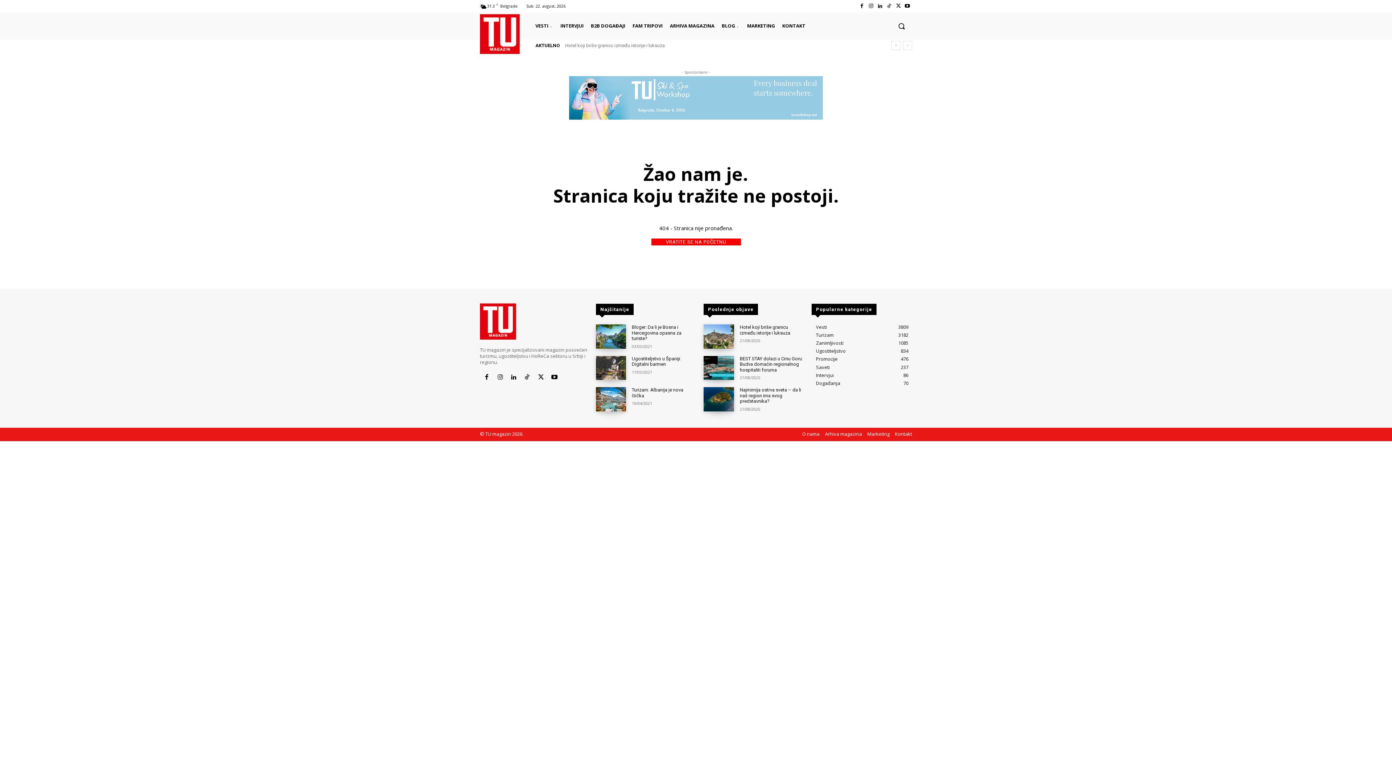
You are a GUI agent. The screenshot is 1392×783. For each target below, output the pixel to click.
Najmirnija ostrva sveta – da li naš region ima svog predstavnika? (770, 395)
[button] (901, 26)
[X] (898, 6)
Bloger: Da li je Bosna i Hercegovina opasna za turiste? (657, 332)
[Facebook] (861, 6)
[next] (907, 45)
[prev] (895, 45)
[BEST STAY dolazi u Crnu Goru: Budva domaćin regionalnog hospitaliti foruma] (719, 368)
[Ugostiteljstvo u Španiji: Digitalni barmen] (611, 368)
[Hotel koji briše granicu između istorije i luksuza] (719, 336)
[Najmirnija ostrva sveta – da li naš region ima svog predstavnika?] (719, 399)
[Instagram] (870, 6)
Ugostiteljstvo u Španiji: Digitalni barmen (656, 361)
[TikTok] (889, 6)
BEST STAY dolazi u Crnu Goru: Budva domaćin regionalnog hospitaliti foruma (771, 364)
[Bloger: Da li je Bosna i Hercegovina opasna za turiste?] (611, 336)
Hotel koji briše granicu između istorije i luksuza (615, 45)
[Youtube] (907, 6)
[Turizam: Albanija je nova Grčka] (611, 399)
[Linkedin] (879, 6)
